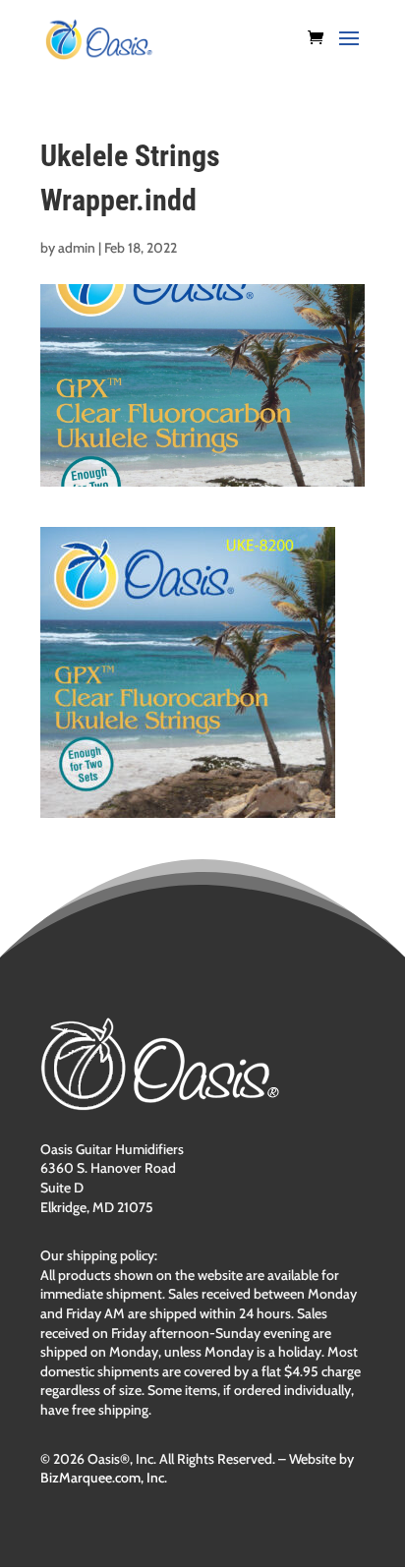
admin (76, 248)
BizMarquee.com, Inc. (103, 1477)
